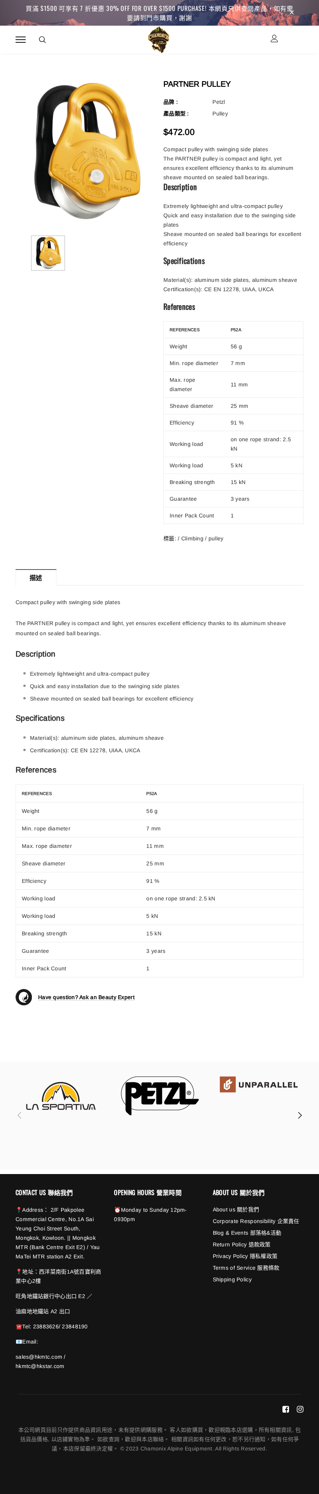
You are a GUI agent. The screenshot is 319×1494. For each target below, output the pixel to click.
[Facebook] (285, 1409)
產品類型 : (176, 113)
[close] (292, 13)
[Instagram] (300, 1409)
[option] (86, 152)
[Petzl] (159, 1095)
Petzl (218, 102)
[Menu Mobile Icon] (21, 39)
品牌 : (170, 102)
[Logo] (158, 38)
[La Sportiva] (61, 1095)
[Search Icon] (42, 39)
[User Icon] (274, 39)
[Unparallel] (258, 1084)
